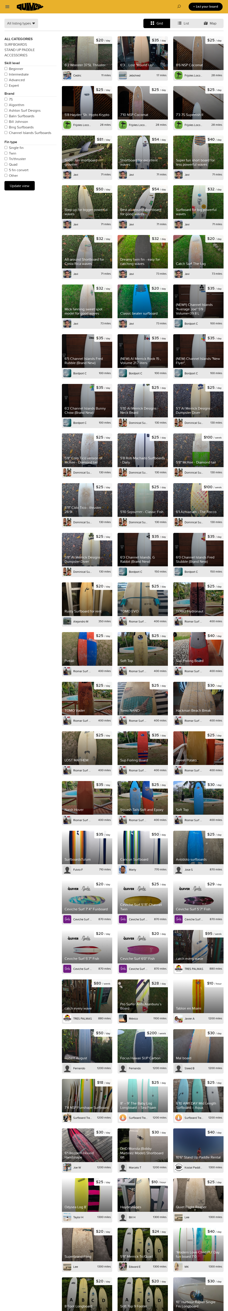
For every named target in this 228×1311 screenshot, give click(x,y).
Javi (75, 175)
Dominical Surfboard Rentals (138, 423)
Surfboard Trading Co (138, 1118)
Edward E (134, 1267)
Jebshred (134, 75)
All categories (18, 38)
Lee (187, 1217)
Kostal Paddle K (194, 1167)
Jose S (189, 870)
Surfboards (15, 44)
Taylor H (78, 1217)
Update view (19, 185)
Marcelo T (135, 1167)
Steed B (189, 1068)
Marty (132, 870)
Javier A (190, 1018)
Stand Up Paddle (19, 49)
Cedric (77, 75)
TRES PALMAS (194, 969)
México (133, 1018)
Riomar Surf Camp (138, 621)
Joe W (77, 1167)
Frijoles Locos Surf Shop (194, 75)
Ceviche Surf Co (82, 919)
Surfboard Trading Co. (82, 1118)
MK (187, 1267)
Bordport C (191, 324)
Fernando (79, 1068)
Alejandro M (80, 621)
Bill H (132, 1217)
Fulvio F (78, 870)
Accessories (15, 55)
